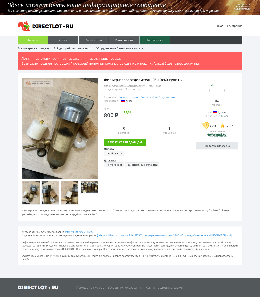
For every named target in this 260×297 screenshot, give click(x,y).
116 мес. (224, 116)
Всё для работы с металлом (73, 48)
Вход (220, 26)
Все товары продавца (217, 146)
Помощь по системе (90, 287)
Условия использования (125, 287)
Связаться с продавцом (125, 142)
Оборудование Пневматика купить (119, 48)
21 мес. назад (153, 85)
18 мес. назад (132, 89)
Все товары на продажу (34, 48)
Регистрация (234, 26)
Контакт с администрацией (165, 287)
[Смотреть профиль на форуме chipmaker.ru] (217, 136)
